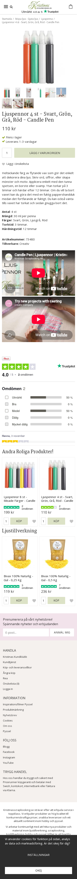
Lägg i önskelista (17, 164)
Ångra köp (9, 673)
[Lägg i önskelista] (34, 521)
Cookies (8, 720)
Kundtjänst (9, 662)
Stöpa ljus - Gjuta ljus (26, 19)
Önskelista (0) (11, 683)
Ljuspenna (47, 19)
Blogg (6, 746)
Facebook (9, 752)
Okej (38, 870)
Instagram (9, 757)
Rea (5, 678)
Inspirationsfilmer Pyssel (18, 704)
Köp (19, 521)
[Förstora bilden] (38, 57)
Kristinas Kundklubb (15, 657)
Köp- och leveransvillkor (17, 667)
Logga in (8, 689)
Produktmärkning (13, 709)
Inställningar (38, 855)
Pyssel (7, 731)
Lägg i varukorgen (44, 153)
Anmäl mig (62, 632)
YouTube (8, 763)
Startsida (7, 19)
